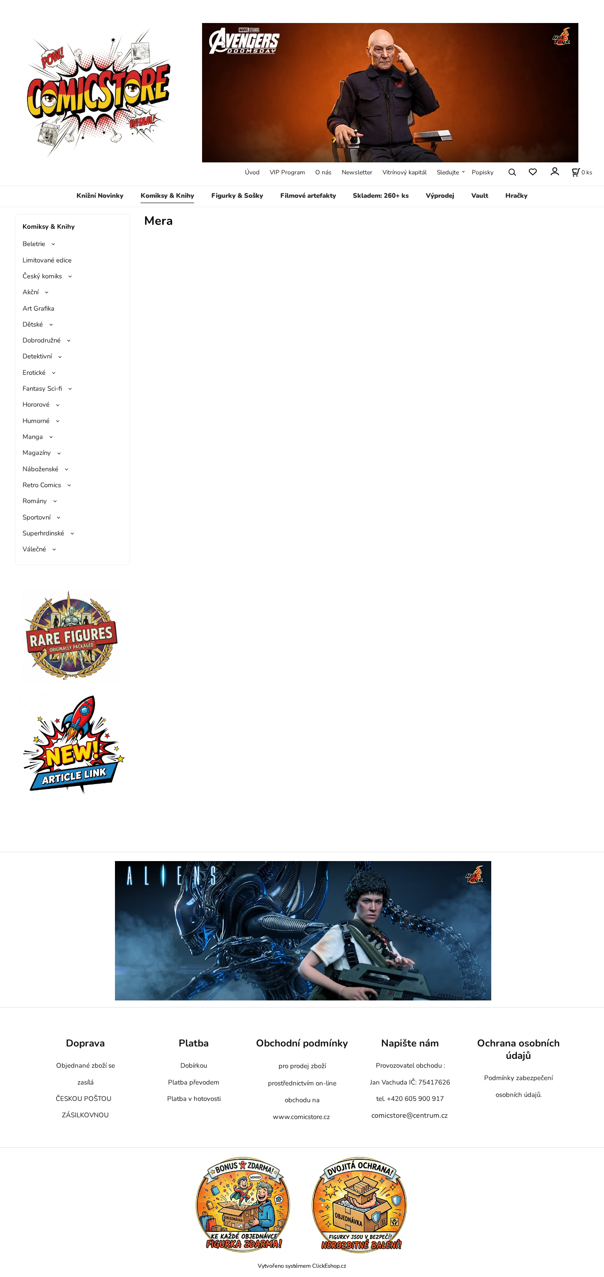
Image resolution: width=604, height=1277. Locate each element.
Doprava (85, 1043)
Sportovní (36, 517)
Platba (194, 1043)
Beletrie (34, 243)
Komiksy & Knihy (167, 195)
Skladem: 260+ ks (381, 195)
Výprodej (440, 195)
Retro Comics (42, 485)
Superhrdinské (43, 533)
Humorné (36, 420)
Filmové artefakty (308, 195)
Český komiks (42, 276)
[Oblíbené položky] (532, 172)
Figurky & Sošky (237, 195)
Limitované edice (47, 260)
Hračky (516, 195)
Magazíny (37, 452)
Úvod (252, 172)
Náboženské (40, 469)
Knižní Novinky (99, 195)
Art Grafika (38, 308)
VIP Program (287, 172)
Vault (479, 195)
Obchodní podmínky (302, 1043)
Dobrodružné (42, 340)
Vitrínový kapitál (404, 172)
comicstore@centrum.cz (409, 1115)
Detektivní (37, 356)
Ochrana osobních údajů (518, 1049)
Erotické (34, 372)
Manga (33, 436)
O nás (323, 172)
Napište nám (410, 1043)
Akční (30, 292)
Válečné (34, 549)
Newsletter (357, 172)
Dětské (33, 324)
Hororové (36, 404)
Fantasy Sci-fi (42, 388)
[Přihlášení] (554, 171)
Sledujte (448, 172)
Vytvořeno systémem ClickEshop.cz (302, 1265)
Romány (35, 500)
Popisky (482, 172)
